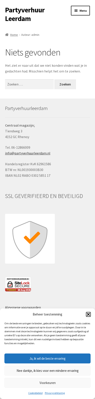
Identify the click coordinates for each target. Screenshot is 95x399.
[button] (88, 314)
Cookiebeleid (35, 393)
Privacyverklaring (55, 393)
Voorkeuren (48, 383)
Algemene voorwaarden (23, 307)
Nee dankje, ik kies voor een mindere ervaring (48, 371)
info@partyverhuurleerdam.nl (27, 153)
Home (14, 35)
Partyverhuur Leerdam (25, 14)
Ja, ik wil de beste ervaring (47, 358)
